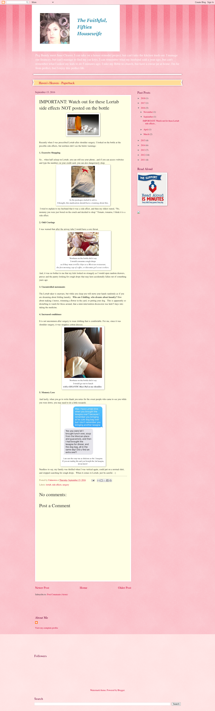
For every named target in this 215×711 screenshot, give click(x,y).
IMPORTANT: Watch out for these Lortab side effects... (161, 122)
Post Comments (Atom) (57, 594)
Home (83, 588)
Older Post (124, 588)
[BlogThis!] (101, 480)
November (148, 111)
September (148, 116)
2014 (143, 145)
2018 (143, 98)
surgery (65, 484)
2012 (143, 154)
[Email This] (98, 480)
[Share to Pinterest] (110, 480)
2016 (143, 107)
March (147, 134)
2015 (143, 140)
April (146, 129)
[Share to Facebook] (107, 480)
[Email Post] (93, 480)
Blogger (121, 690)
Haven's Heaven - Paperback (57, 83)
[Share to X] (104, 480)
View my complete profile (46, 627)
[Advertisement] (72, 605)
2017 (143, 102)
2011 (143, 159)
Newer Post (42, 588)
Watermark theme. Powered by (104, 690)
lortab (48, 484)
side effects (57, 484)
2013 (143, 149)
